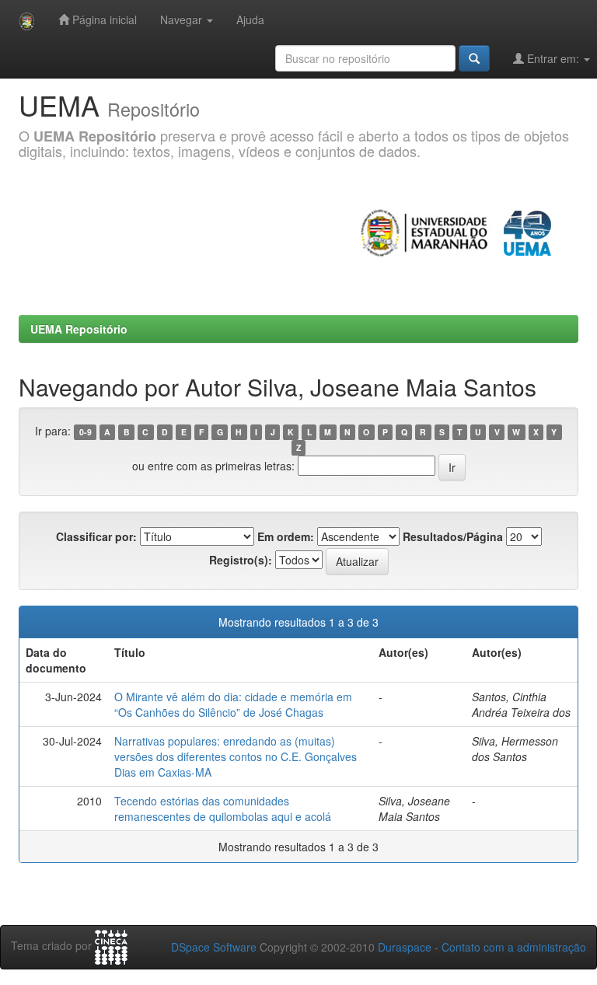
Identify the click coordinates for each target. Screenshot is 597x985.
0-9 (85, 432)
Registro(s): (240, 560)
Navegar (182, 19)
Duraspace (404, 947)
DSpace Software (214, 947)
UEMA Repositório (78, 329)
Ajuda (250, 19)
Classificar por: (96, 536)
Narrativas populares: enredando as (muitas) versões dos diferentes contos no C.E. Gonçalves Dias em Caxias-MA (235, 756)
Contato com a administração (514, 947)
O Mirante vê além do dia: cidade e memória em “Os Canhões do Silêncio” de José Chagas (233, 704)
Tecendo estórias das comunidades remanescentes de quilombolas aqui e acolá (222, 808)
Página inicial (103, 19)
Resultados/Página (453, 536)
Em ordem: (285, 536)
